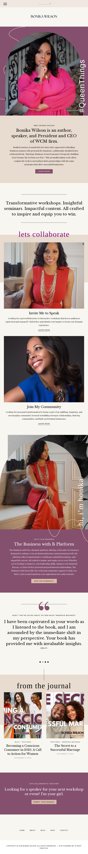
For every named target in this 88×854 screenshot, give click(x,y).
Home (22, 830)
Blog (17, 742)
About (33, 830)
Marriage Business (71, 742)
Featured (26, 742)
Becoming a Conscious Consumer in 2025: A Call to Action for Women (22, 750)
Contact (64, 830)
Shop (52, 830)
